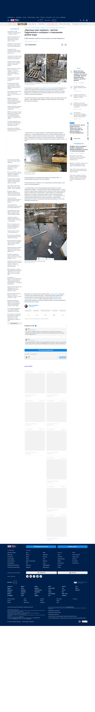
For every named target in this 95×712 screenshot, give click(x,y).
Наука (44, 391)
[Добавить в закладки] (62, 44)
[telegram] (27, 405)
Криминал (45, 383)
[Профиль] (86, 20)
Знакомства (19, 17)
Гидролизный (28, 310)
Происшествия (61, 387)
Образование (46, 395)
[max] (37, 405)
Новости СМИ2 (28, 366)
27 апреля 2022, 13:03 (28, 41)
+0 (61, 336)
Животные (28, 393)
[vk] (30, 405)
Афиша (37, 17)
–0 (65, 336)
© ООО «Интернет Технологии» (28, 450)
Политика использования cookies (54, 441)
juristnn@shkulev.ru (36, 446)
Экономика (75, 389)
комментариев (31, 44)
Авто (27, 381)
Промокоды (62, 17)
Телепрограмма (31, 17)
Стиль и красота (76, 383)
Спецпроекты (75, 391)
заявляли (55, 298)
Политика (60, 385)
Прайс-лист (10, 383)
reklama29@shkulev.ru (70, 435)
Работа (59, 389)
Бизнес (27, 383)
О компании (10, 385)
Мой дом (45, 389)
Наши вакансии (11, 389)
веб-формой (29, 447)
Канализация (62, 310)
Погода (24, 17)
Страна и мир (75, 385)
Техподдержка (10, 391)
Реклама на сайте (11, 381)
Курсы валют (49, 17)
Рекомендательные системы (53, 443)
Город (27, 387)
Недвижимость (11, 17)
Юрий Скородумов (34, 305)
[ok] (34, 405)
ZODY (54, 17)
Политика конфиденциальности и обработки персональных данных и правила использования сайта (67, 446)
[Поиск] (80, 20)
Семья (59, 395)
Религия (59, 393)
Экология (74, 387)
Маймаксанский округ (45, 310)
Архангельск (36, 310)
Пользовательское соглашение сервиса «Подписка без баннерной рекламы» (62, 444)
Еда (27, 391)
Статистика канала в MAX (13, 395)
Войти (29, 357)
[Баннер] (22, 24)
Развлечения (61, 391)
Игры (57, 17)
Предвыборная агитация (13, 393)
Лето (44, 387)
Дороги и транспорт (30, 389)
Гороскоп (42, 17)
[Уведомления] (83, 20)
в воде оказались (54, 294)
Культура (45, 385)
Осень (59, 383)
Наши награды (10, 387)
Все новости (14, 29)
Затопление (55, 310)
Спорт (73, 381)
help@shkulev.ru (16, 447)
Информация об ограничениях (54, 439)
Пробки (47, 20)
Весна (27, 385)
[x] (40, 405)
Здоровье (28, 395)
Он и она (60, 381)
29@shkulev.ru (21, 445)
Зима (44, 381)
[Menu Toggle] (8, 20)
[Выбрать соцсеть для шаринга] (65, 44)
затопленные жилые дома (47, 88)
